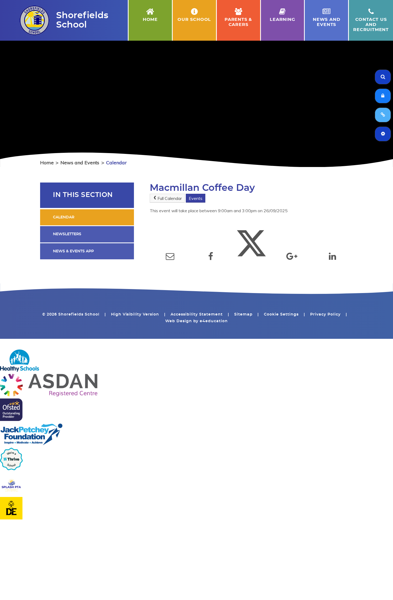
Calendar (116, 163)
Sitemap (243, 314)
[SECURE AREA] (383, 96)
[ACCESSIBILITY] (383, 134)
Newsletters (67, 234)
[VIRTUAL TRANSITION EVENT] (383, 115)
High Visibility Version (135, 314)
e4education (214, 321)
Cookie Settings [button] (281, 314)
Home (47, 163)
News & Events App (73, 251)
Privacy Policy (325, 314)
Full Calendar (169, 198)
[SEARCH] (383, 77)
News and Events (79, 163)
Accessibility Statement (197, 314)
